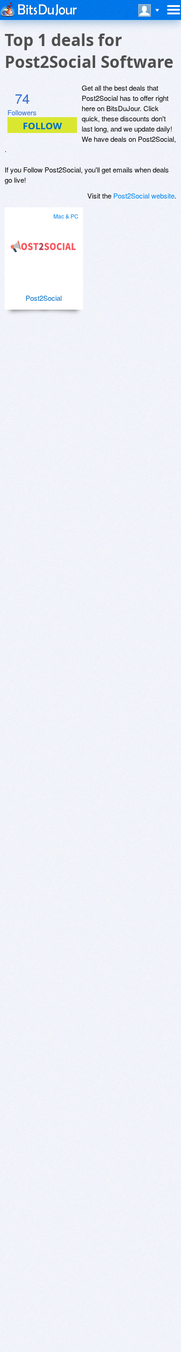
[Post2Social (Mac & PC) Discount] (43, 242)
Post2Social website (144, 195)
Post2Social (44, 298)
